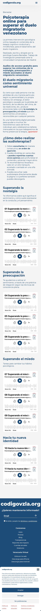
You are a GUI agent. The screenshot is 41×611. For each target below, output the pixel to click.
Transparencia (20, 540)
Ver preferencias (20, 601)
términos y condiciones (29, 521)
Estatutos (20, 548)
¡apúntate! (32, 132)
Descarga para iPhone (20, 559)
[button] (38, 569)
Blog (20, 537)
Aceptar (20, 590)
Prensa (20, 535)
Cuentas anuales (20, 545)
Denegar (20, 596)
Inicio (20, 532)
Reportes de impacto (20, 543)
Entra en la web (21, 556)
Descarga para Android (20, 562)
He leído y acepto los (21, 521)
